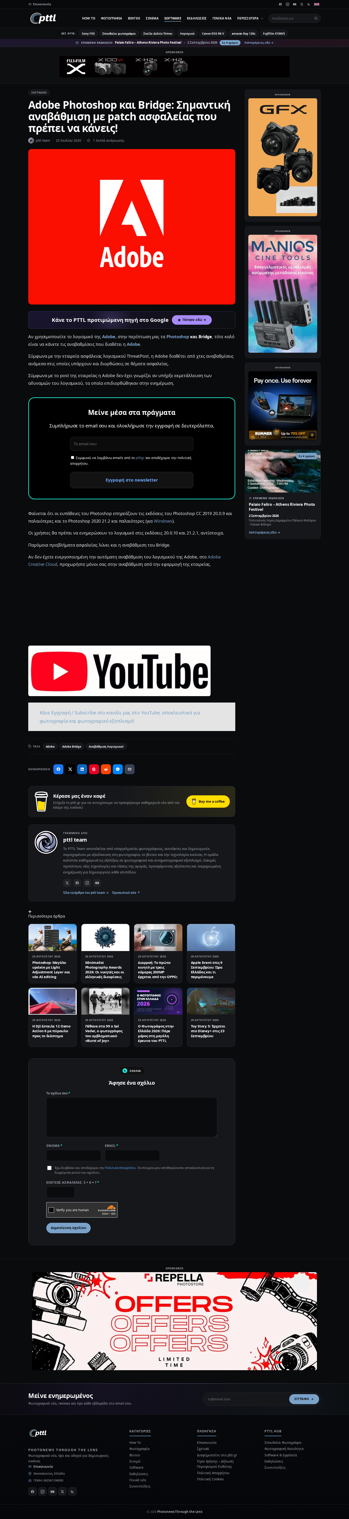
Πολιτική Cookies (210, 1479)
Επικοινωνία (43, 1466)
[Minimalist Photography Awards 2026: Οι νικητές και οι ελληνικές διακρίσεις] (105, 937)
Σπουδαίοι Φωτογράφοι (282, 1442)
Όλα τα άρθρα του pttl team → (86, 893)
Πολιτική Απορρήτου (120, 1168)
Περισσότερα (248, 18)
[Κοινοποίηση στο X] (70, 769)
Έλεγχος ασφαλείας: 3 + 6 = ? (72, 1182)
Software (172, 18)
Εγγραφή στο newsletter (132, 480)
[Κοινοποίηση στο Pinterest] (94, 769)
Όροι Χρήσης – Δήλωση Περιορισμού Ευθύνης (215, 1464)
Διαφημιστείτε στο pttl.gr (217, 1455)
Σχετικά (203, 1448)
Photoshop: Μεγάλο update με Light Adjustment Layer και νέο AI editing (51, 969)
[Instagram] (287, 4)
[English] (317, 4)
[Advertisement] (131, 606)
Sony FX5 (88, 34)
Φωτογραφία (111, 18)
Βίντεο (134, 18)
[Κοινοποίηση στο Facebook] (58, 769)
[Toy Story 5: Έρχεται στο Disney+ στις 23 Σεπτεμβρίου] (211, 1001)
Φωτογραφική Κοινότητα (283, 1448)
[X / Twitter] (67, 883)
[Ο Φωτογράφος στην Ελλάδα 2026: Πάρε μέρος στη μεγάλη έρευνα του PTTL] (158, 1001)
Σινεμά (152, 18)
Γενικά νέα (222, 18)
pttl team (43, 140)
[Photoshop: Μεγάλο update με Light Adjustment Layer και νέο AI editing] (52, 937)
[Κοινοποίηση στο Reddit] (106, 769)
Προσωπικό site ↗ (126, 893)
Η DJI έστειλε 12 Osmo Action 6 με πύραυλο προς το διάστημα (51, 1031)
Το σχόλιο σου (58, 1093)
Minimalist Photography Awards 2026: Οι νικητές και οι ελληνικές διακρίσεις (104, 969)
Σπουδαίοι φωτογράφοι (119, 34)
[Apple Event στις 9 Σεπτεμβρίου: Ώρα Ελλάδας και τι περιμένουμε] (211, 937)
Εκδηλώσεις (197, 18)
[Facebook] (280, 4)
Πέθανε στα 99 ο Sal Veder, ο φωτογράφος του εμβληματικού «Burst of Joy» (104, 1033)
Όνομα (54, 1146)
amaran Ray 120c (243, 34)
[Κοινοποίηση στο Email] (130, 769)
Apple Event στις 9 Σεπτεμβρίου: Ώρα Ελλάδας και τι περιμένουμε (207, 969)
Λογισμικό (187, 34)
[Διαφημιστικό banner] (174, 66)
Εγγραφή (301, 1399)
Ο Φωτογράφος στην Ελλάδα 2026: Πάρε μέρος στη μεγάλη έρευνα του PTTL (156, 1033)
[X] (301, 4)
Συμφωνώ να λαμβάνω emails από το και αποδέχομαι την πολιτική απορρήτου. (130, 460)
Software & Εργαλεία (280, 1455)
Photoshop (177, 336)
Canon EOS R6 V (213, 34)
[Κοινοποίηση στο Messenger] (118, 769)
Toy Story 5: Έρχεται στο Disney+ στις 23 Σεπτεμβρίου (208, 1031)
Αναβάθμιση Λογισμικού (106, 747)
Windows (163, 521)
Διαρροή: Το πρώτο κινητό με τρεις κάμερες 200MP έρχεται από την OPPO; (158, 969)
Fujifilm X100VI (274, 34)
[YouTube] (294, 4)
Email (111, 1146)
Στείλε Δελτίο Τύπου (157, 34)
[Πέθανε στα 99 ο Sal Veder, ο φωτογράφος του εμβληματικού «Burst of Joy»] (105, 1001)
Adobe (108, 336)
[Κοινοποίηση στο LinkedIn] (82, 769)
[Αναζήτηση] (316, 18)
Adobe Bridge (71, 747)
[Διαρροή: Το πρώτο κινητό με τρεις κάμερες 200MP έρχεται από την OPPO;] (158, 937)
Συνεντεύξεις (139, 1486)
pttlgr (140, 457)
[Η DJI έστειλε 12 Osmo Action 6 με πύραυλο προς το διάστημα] (52, 1001)
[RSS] (309, 4)
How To (88, 18)
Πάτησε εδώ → (194, 320)
